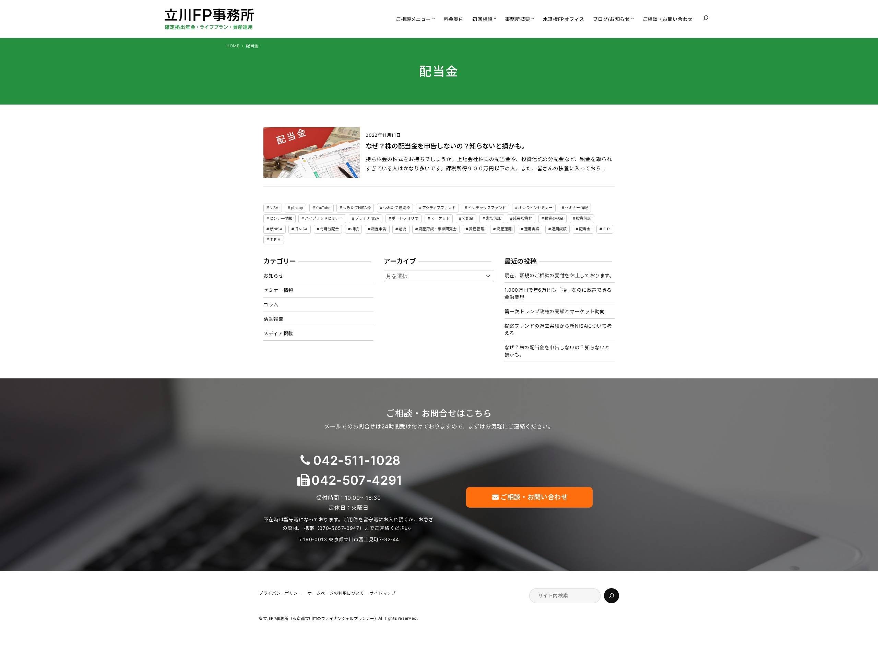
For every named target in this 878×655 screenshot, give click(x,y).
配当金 (584, 229)
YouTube (323, 207)
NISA (274, 207)
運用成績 (559, 229)
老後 (402, 229)
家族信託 (493, 218)
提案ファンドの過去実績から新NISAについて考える (558, 329)
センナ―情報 (281, 218)
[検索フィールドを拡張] (705, 17)
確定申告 (378, 229)
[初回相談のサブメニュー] (495, 18)
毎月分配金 (329, 229)
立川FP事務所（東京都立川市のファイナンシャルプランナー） (320, 618)
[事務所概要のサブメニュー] (532, 18)
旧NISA (301, 229)
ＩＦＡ (275, 239)
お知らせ (273, 276)
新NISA (276, 229)
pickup (297, 207)
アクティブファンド (439, 207)
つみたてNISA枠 (357, 207)
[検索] (611, 595)
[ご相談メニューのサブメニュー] (433, 18)
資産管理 (476, 229)
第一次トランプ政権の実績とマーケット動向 (555, 311)
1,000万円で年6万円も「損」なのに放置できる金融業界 (558, 293)
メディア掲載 (278, 333)
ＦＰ (606, 229)
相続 (355, 229)
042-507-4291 (356, 480)
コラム (270, 304)
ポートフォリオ (405, 218)
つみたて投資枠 (396, 207)
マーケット (440, 218)
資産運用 (503, 229)
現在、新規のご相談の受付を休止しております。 (560, 275)
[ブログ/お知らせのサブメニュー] (632, 18)
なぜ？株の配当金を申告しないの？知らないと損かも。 (445, 146)
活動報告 (273, 319)
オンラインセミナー (535, 207)
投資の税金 (554, 218)
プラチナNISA (367, 218)
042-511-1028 (357, 460)
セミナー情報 (576, 207)
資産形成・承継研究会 (437, 229)
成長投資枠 (522, 218)
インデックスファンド (487, 207)
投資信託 (583, 218)
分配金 (467, 218)
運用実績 (531, 229)
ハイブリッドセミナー (324, 218)
